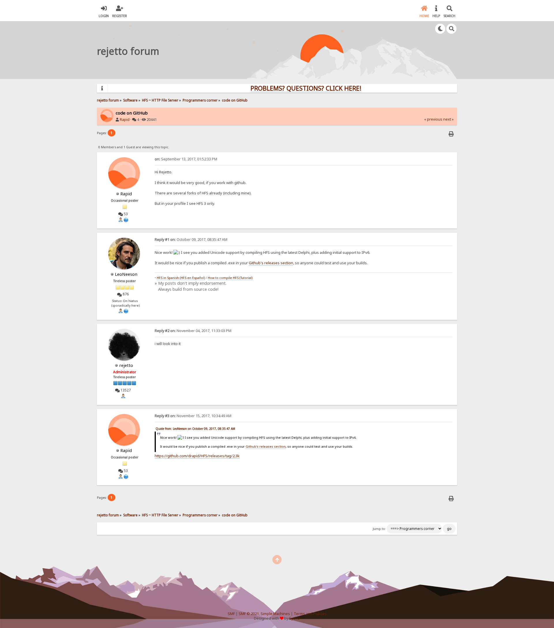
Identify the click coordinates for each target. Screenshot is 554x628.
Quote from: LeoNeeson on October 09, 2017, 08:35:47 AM (195, 429)
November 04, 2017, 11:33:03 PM (193, 330)
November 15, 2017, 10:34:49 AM (193, 415)
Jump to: (379, 529)
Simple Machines (275, 613)
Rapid (125, 119)
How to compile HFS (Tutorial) (230, 278)
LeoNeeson (126, 274)
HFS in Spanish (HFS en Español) (181, 278)
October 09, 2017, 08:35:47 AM (191, 239)
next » (448, 119)
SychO (294, 618)
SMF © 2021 (249, 613)
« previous (433, 119)
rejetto (126, 365)
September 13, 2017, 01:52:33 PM (186, 159)
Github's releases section (271, 262)
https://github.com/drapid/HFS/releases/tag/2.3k (197, 455)
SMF (231, 613)
